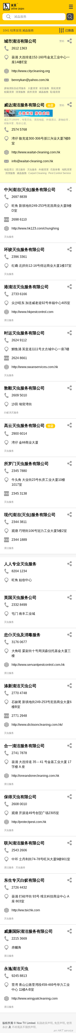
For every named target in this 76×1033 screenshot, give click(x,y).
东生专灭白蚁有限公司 (24, 880)
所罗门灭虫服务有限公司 (26, 463)
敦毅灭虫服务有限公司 (24, 388)
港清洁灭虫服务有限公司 (26, 287)
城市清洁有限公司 (20, 41)
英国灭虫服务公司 (20, 597)
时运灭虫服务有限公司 (24, 333)
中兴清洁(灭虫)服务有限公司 (30, 189)
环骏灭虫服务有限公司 (24, 249)
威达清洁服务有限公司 (24, 105)
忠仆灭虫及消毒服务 (22, 635)
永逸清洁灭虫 (16, 968)
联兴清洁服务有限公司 (24, 843)
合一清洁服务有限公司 (24, 746)
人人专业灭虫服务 (20, 564)
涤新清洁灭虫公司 (20, 686)
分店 (50, 105)
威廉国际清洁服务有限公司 (28, 931)
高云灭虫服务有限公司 (24, 425)
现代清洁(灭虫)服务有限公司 (30, 514)
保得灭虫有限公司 (20, 797)
